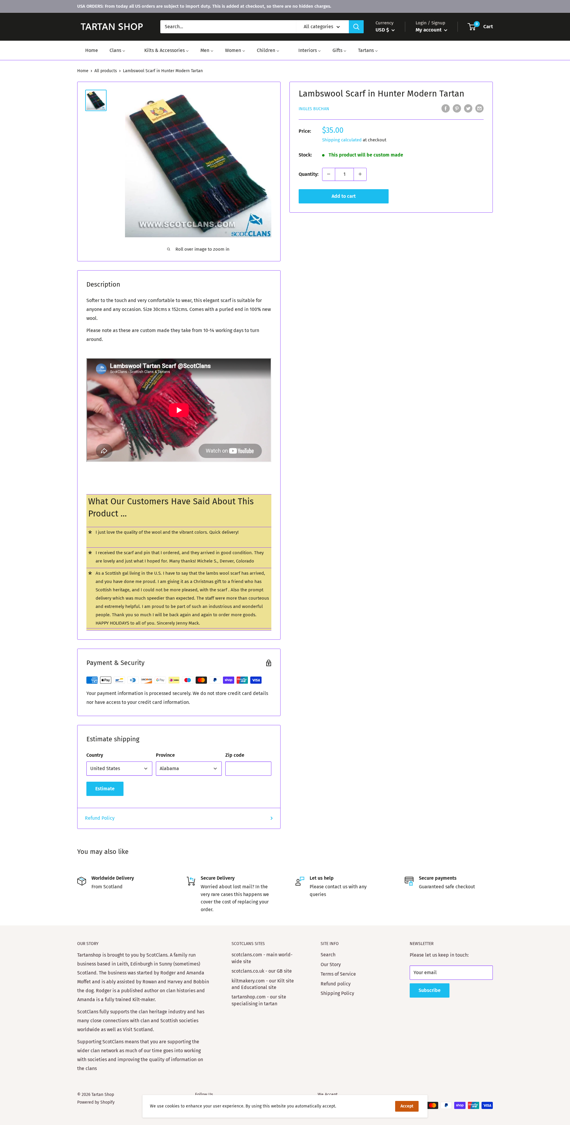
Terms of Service (338, 974)
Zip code (234, 755)
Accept (406, 1106)
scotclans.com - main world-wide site (262, 958)
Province (165, 755)
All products (105, 70)
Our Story (331, 964)
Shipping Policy (337, 993)
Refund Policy (100, 818)
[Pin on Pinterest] (457, 108)
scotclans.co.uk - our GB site (262, 971)
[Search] (356, 26)
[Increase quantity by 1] (360, 174)
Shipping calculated (342, 139)
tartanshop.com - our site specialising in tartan (259, 1000)
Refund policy (336, 984)
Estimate (105, 788)
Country (94, 755)
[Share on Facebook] (445, 108)
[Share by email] (479, 108)
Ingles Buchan (314, 108)
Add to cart (344, 196)
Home (82, 70)
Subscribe (430, 990)
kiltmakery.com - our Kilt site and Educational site (263, 984)
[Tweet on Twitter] (468, 108)
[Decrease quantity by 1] (328, 174)
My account (429, 30)
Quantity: (309, 174)
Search (328, 954)
